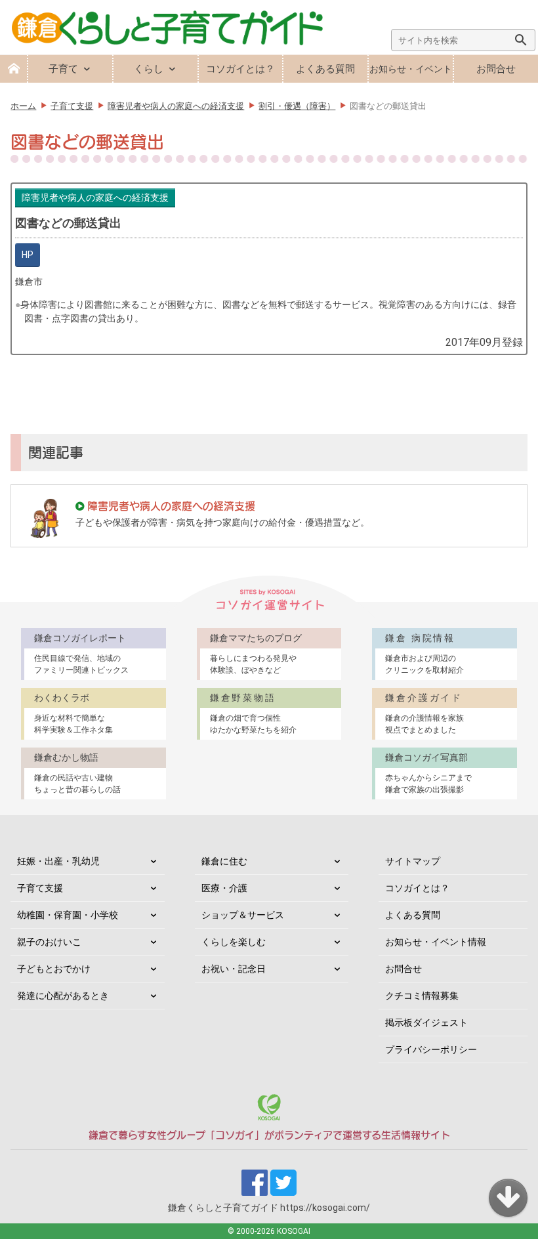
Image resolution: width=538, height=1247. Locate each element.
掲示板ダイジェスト (426, 1022)
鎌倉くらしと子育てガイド (269, 1207)
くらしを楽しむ (233, 942)
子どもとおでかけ (54, 968)
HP (27, 254)
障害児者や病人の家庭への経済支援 (95, 197)
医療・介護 (224, 888)
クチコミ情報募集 (422, 995)
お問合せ (496, 69)
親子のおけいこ (49, 942)
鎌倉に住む (224, 861)
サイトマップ (412, 861)
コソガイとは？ (240, 69)
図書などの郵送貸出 (68, 223)
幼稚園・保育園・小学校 (67, 915)
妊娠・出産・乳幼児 (58, 861)
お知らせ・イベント (410, 69)
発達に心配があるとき (63, 995)
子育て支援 (40, 888)
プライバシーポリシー (431, 1049)
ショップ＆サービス (242, 915)
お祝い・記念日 (233, 968)
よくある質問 (325, 69)
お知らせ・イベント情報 (435, 942)
